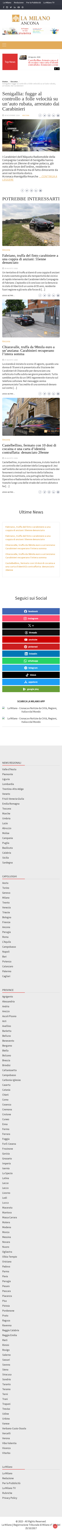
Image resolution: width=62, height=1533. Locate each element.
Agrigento (7, 996)
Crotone (6, 1114)
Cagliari (6, 976)
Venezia (6, 907)
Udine (5, 1413)
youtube (33, 639)
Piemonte (7, 774)
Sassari (6, 1359)
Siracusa (6, 1374)
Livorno (6, 1193)
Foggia (5, 1139)
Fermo (5, 1129)
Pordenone (8, 1310)
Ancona (25, 115)
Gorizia (6, 1153)
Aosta (5, 883)
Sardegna (7, 862)
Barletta (6, 1031)
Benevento (8, 1040)
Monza (5, 1232)
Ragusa (6, 1320)
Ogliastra (7, 1251)
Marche (6, 813)
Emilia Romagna (10, 803)
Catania (6, 1089)
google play (33, 689)
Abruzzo (6, 828)
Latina (5, 1178)
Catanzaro (7, 966)
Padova (6, 1266)
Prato (5, 1315)
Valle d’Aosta (9, 769)
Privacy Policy (9, 1498)
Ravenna (6, 1325)
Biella (5, 1050)
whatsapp (33, 660)
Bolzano (6, 1055)
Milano (5, 897)
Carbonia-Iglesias (11, 1080)
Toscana (6, 808)
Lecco (5, 1188)
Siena (5, 1369)
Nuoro (5, 1246)
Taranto (6, 1384)
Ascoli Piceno (9, 1016)
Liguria (6, 779)
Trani (5, 1399)
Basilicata (7, 847)
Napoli (5, 951)
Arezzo (6, 1011)
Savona (6, 1364)
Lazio (5, 823)
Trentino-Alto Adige (13, 789)
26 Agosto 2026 (11, 458)
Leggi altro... (8, 492)
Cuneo (5, 1119)
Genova (6, 892)
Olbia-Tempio (9, 1256)
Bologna (6, 917)
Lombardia (8, 784)
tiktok (33, 675)
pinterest (33, 646)
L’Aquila (6, 941)
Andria (5, 1006)
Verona (6, 1438)
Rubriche (7, 1493)
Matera (6, 1222)
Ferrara (6, 1134)
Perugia (6, 932)
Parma (5, 1271)
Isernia (5, 1168)
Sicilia (5, 857)
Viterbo (6, 1453)
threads (33, 632)
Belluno (6, 1035)
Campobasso (9, 946)
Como (5, 1099)
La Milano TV (48, 2)
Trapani (6, 1404)
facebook (33, 611)
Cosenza (6, 1104)
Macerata (7, 1207)
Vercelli (6, 1433)
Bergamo (7, 1045)
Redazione (19, 2)
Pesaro (6, 1286)
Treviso (6, 1408)
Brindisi (6, 1065)
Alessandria (8, 1001)
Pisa (4, 1300)
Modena (6, 1227)
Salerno (6, 1354)
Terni (5, 1394)
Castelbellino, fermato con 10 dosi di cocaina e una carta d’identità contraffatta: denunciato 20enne (44, 62)
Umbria (6, 818)
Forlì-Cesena (9, 1143)
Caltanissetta (9, 1070)
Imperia (6, 1163)
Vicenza (6, 1448)
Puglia (5, 843)
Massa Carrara (9, 1217)
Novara (6, 1242)
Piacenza (7, 1296)
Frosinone (7, 1148)
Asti (4, 1021)
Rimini (5, 1345)
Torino (5, 887)
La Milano (7, 2)
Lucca (5, 1202)
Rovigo (6, 1350)
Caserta (6, 1085)
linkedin (33, 653)
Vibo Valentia (9, 1443)
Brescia (6, 1060)
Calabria (6, 852)
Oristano (6, 1261)
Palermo (6, 971)
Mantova (7, 1212)
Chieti (5, 1094)
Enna (5, 1124)
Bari (4, 956)
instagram (33, 618)
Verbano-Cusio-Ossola (14, 1428)
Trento (6, 902)
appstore (32, 682)
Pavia (5, 1276)
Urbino (6, 1418)
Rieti (4, 1340)
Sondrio (6, 1379)
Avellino (6, 1026)
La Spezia (7, 1173)
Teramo (6, 1389)
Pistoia (6, 1305)
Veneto (6, 794)
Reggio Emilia (9, 1335)
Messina (6, 1237)
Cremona (7, 1109)
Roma (5, 937)
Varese (5, 1423)
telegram (33, 667)
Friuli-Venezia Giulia (13, 798)
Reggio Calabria (10, 1330)
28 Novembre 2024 (12, 115)
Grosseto (7, 1158)
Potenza (6, 961)
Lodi (4, 1197)
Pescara (6, 1291)
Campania (7, 838)
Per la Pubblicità (33, 2)
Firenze (6, 922)
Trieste (6, 912)
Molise (5, 833)
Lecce (5, 1183)
